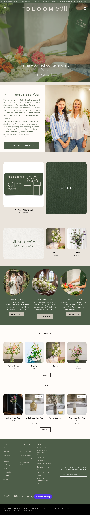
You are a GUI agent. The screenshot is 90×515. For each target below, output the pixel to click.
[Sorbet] (77, 352)
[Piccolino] (34, 352)
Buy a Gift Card (25, 451)
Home (5, 448)
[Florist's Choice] (13, 352)
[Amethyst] (77, 238)
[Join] (85, 474)
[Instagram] (32, 497)
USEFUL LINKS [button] (26, 444)
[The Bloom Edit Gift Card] (23, 184)
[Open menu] (6, 8)
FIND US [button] (40, 444)
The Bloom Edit (10, 508)
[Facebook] (28, 497)
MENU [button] (5, 444)
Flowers (6, 451)
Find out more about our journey (22, 145)
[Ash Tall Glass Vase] (13, 404)
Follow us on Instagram (12, 510)
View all (45, 375)
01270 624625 (42, 461)
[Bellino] (55, 238)
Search (22, 448)
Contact (6, 479)
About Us (6, 476)
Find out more (16, 314)
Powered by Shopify (29, 510)
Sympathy (6, 468)
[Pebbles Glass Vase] (55, 404)
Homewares (7, 455)
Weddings (6, 465)
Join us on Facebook (27, 459)
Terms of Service (26, 455)
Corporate (7, 472)
